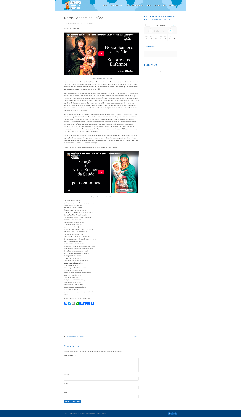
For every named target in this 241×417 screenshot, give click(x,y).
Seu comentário (70, 355)
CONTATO (173, 5)
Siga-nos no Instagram (161, 75)
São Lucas (133, 337)
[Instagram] (172, 413)
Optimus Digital (101, 414)
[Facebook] (169, 413)
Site (65, 392)
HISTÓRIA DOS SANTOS (134, 5)
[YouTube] (175, 413)
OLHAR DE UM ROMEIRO (156, 5)
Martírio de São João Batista (75, 337)
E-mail (66, 383)
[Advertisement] (101, 320)
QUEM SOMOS (116, 5)
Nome (66, 375)
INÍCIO (105, 5)
